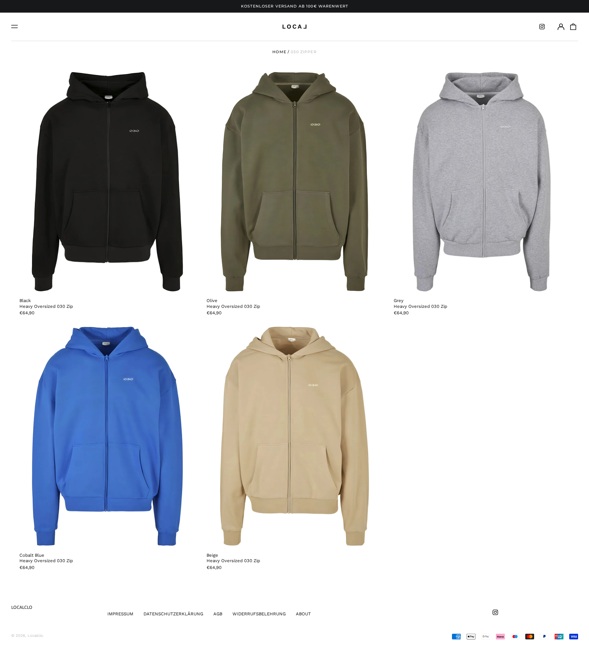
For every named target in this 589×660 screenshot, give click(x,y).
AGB (217, 613)
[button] (573, 26)
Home (279, 51)
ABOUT (303, 613)
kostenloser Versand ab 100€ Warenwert (294, 6)
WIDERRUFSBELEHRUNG (259, 613)
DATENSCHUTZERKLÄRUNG (173, 613)
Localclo (21, 607)
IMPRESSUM (120, 613)
